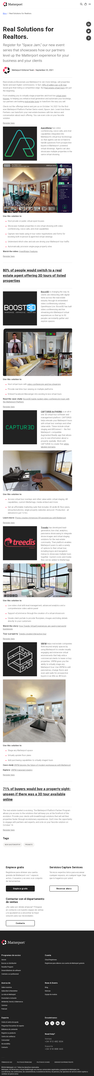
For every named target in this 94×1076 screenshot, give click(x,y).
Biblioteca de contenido (9, 1029)
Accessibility (5, 1044)
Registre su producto (8, 1033)
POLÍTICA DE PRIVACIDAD (24, 1062)
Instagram (63, 1023)
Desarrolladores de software (11, 970)
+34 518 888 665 (54, 1049)
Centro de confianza (8, 1036)
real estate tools (32, 101)
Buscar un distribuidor (8, 963)
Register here (9, 123)
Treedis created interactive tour (32, 634)
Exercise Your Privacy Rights (63, 1062)
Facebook (47, 1023)
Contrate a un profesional (10, 974)
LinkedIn (58, 1023)
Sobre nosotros (6, 987)
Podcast (4, 1009)
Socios (3, 960)
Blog (5, 13)
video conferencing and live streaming (44, 384)
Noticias (48, 991)
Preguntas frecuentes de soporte (12, 1026)
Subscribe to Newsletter (9, 991)
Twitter (52, 1023)
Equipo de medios (51, 994)
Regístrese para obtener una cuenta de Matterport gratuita (64, 963)
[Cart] (85, 4)
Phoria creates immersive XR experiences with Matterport (40, 518)
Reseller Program (7, 967)
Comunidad (5, 1040)
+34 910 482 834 (54, 1041)
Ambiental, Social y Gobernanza (12, 1002)
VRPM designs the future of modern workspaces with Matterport (42, 765)
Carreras (4, 1005)
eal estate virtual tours (55, 88)
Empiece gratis (20, 888)
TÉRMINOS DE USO (6, 1062)
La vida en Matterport (8, 994)
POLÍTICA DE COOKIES (43, 1062)
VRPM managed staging (21, 770)
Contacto (20, 923)
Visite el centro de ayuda (9, 1022)
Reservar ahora (63, 888)
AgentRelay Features (28, 251)
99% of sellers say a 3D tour (54, 85)
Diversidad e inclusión (9, 998)
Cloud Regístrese (51, 960)
